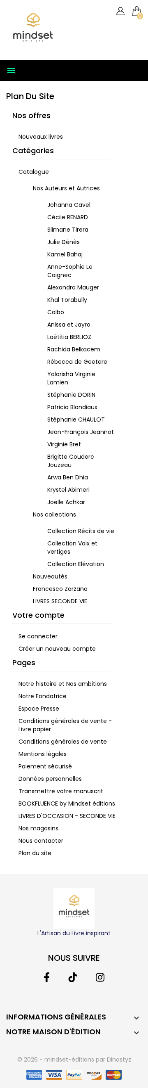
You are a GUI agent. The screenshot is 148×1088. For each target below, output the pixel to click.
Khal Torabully (67, 300)
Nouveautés (50, 576)
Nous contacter (40, 841)
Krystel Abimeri (68, 490)
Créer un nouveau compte (57, 649)
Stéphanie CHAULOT (76, 419)
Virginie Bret (64, 444)
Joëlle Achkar (66, 502)
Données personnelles (50, 779)
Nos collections (54, 514)
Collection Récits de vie (80, 531)
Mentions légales (42, 754)
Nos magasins (38, 828)
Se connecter (38, 636)
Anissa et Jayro (68, 324)
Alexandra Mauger (73, 287)
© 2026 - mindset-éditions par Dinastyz (74, 1059)
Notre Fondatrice (42, 696)
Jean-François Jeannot (80, 432)
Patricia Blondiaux (72, 407)
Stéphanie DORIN (71, 395)
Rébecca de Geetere (77, 362)
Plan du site (34, 853)
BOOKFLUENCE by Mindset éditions (66, 803)
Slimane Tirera (67, 229)
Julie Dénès (63, 242)
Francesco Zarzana (60, 589)
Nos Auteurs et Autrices (66, 188)
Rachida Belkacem (73, 349)
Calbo (55, 312)
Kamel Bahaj (65, 254)
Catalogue (33, 172)
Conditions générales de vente (62, 741)
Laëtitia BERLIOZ (69, 337)
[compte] (120, 11)
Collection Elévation (75, 564)
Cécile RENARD (67, 217)
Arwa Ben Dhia (67, 477)
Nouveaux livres (40, 137)
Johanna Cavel (68, 205)
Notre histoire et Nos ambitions (62, 684)
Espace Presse (38, 708)
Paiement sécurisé (45, 766)
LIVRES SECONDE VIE (60, 601)
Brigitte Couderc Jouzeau (70, 461)
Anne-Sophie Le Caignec (69, 271)
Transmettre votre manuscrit (60, 791)
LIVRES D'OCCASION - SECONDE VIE (67, 816)
